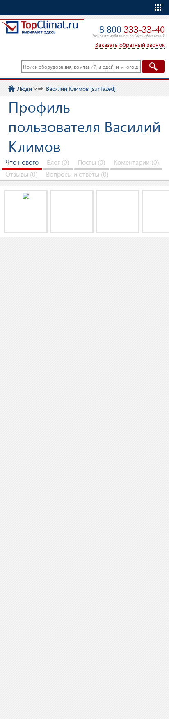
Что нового (22, 162)
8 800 (132, 29)
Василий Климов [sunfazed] (81, 88)
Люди (24, 88)
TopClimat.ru (40, 31)
